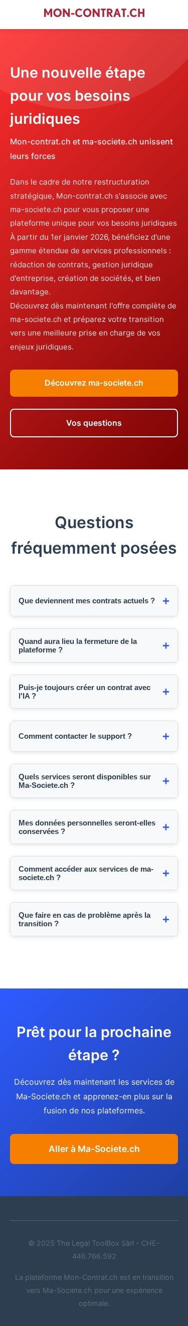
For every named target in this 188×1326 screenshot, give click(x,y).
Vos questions (94, 423)
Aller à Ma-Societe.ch (94, 1148)
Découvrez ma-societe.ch (94, 383)
